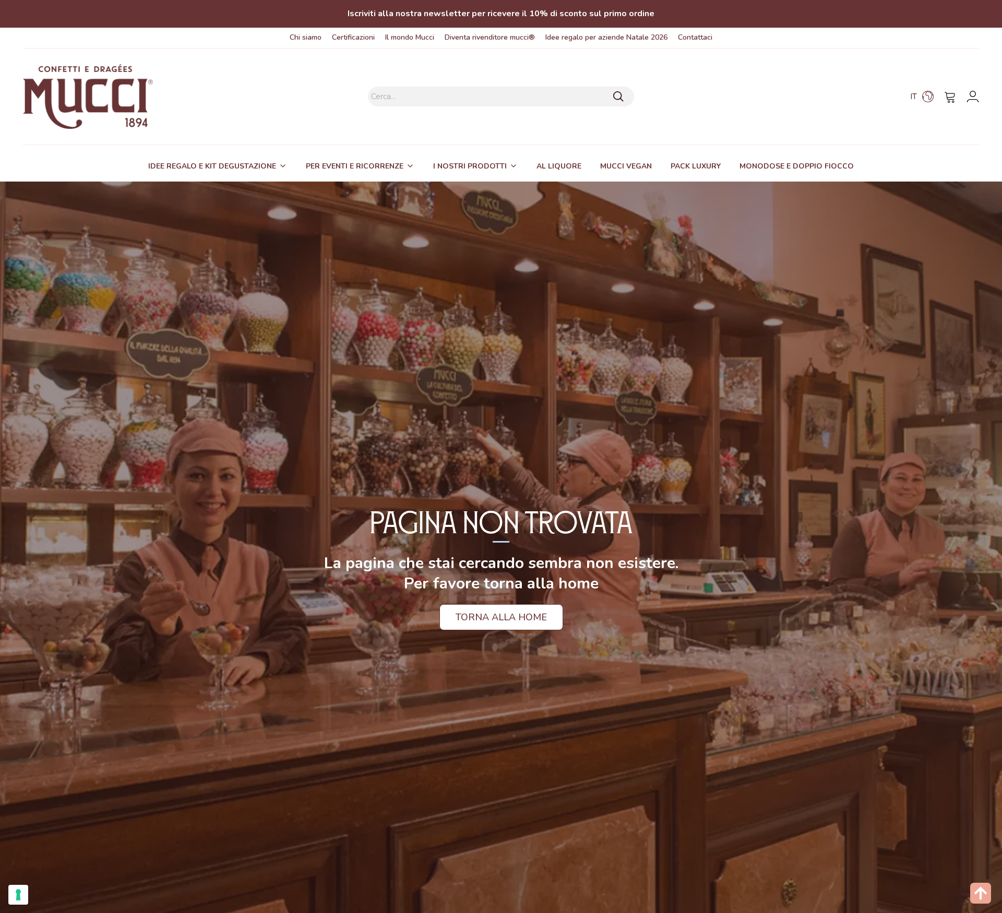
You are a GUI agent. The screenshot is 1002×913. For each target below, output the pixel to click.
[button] (922, 97)
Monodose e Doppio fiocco (796, 166)
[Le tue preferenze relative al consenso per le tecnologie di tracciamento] (18, 895)
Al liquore (558, 166)
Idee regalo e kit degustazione (212, 166)
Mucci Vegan (626, 166)
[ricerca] (618, 96)
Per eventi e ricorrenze (354, 166)
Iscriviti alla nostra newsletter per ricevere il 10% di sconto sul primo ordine (501, 13)
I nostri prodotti (470, 166)
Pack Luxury (696, 166)
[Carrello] (950, 97)
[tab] (217, 165)
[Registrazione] (973, 96)
